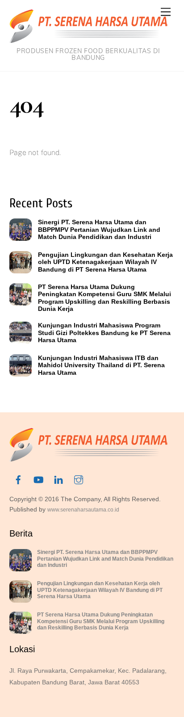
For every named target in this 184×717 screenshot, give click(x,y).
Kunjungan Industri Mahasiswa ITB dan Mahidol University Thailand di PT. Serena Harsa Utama (101, 365)
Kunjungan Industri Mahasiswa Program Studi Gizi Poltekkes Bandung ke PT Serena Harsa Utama (104, 333)
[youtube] (38, 479)
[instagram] (79, 479)
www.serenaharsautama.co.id (83, 510)
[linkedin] (58, 479)
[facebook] (18, 479)
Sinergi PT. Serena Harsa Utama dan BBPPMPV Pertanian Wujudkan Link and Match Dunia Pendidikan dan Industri (99, 229)
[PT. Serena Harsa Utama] (88, 39)
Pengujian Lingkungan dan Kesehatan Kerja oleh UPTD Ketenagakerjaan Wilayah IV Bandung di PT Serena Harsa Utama (105, 262)
